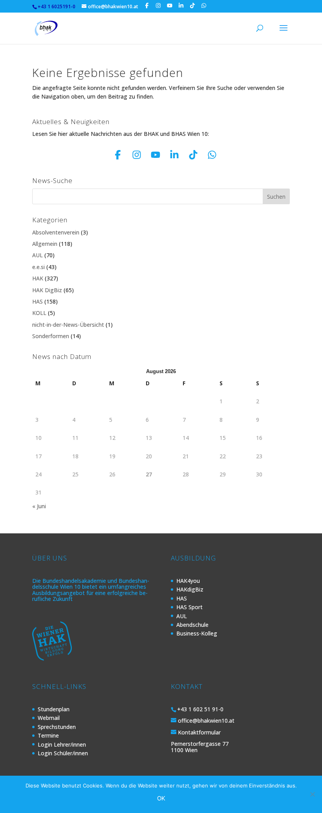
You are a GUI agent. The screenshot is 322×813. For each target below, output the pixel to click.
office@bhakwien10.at (206, 720)
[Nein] (312, 794)
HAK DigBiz (47, 290)
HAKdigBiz (189, 589)
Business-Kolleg (196, 633)
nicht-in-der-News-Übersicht (68, 324)
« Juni (39, 506)
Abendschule (192, 624)
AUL (37, 255)
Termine (48, 735)
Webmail (49, 717)
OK (161, 798)
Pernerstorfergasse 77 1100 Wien (200, 746)
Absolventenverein (55, 232)
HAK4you (188, 580)
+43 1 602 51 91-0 (200, 709)
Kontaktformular (199, 732)
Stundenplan (54, 709)
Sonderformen (50, 336)
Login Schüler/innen (63, 753)
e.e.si (38, 267)
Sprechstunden (57, 727)
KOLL (39, 313)
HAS (37, 301)
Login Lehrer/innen (62, 744)
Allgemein (44, 243)
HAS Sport (189, 607)
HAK (37, 278)
